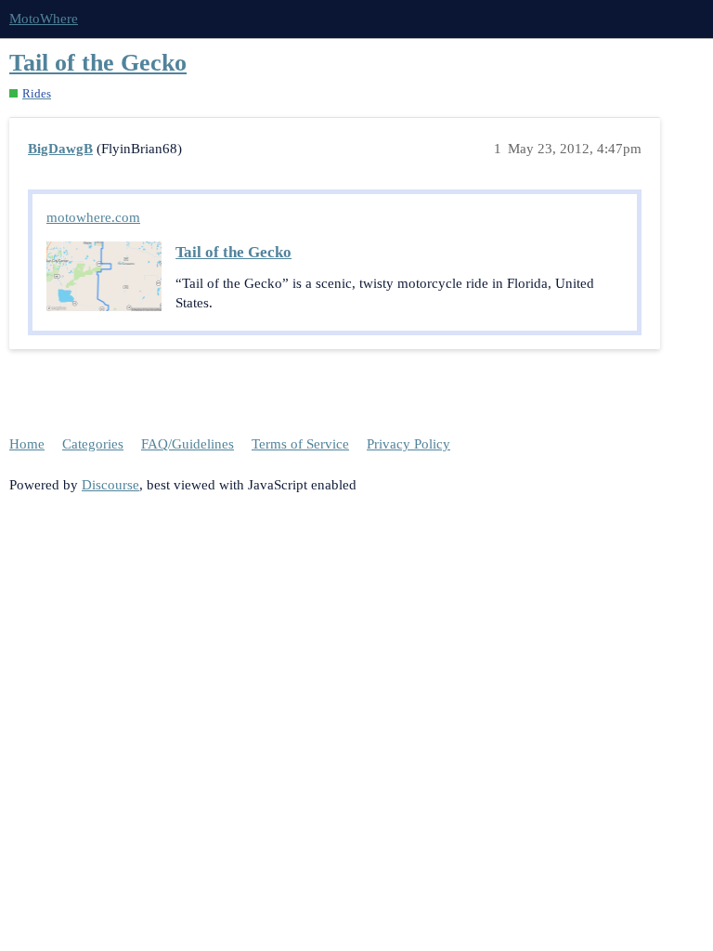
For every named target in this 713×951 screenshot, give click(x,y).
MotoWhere (43, 18)
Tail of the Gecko (98, 62)
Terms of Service (300, 443)
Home (27, 443)
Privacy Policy (408, 443)
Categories (92, 443)
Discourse (110, 484)
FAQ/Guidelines (187, 443)
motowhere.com (93, 217)
